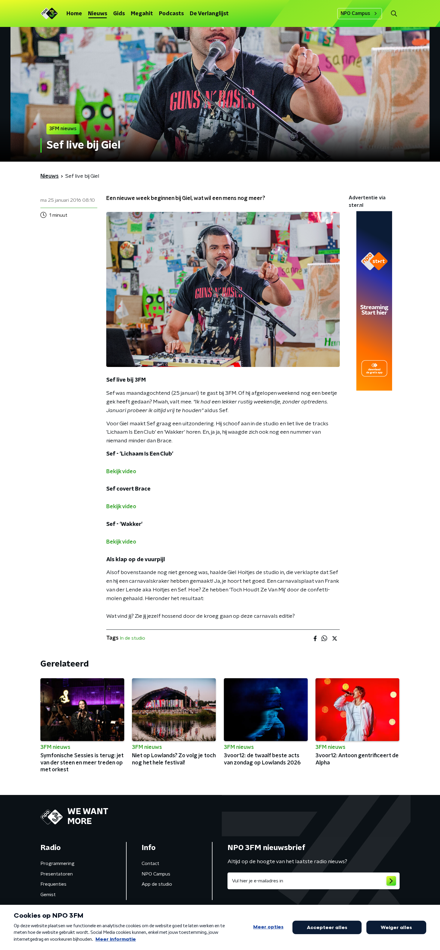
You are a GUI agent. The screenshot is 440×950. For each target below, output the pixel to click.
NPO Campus (355, 13)
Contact (150, 863)
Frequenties (53, 884)
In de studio (132, 638)
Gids (119, 13)
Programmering (57, 863)
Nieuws (97, 13)
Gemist (48, 894)
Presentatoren (56, 874)
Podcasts (171, 13)
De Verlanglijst (209, 13)
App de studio (157, 884)
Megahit (142, 13)
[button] (394, 13)
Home (74, 13)
